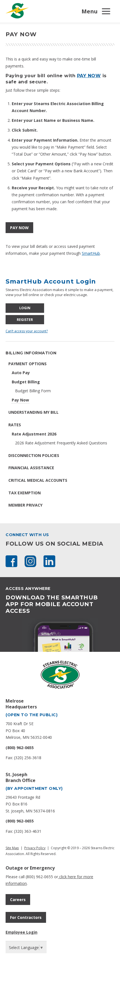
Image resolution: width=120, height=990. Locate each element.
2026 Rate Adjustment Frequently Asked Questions (61, 443)
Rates (14, 424)
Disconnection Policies (33, 455)
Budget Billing (26, 381)
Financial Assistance (31, 467)
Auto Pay (21, 372)
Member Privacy (25, 505)
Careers (18, 899)
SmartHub (91, 253)
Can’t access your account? (27, 331)
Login (24, 308)
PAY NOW (89, 75)
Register (25, 319)
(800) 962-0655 (20, 747)
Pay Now (20, 400)
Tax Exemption (24, 492)
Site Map (12, 848)
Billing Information (31, 352)
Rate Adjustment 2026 (34, 434)
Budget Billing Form (33, 390)
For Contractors (26, 917)
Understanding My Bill (33, 412)
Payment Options (27, 363)
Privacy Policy (34, 848)
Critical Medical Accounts (37, 480)
